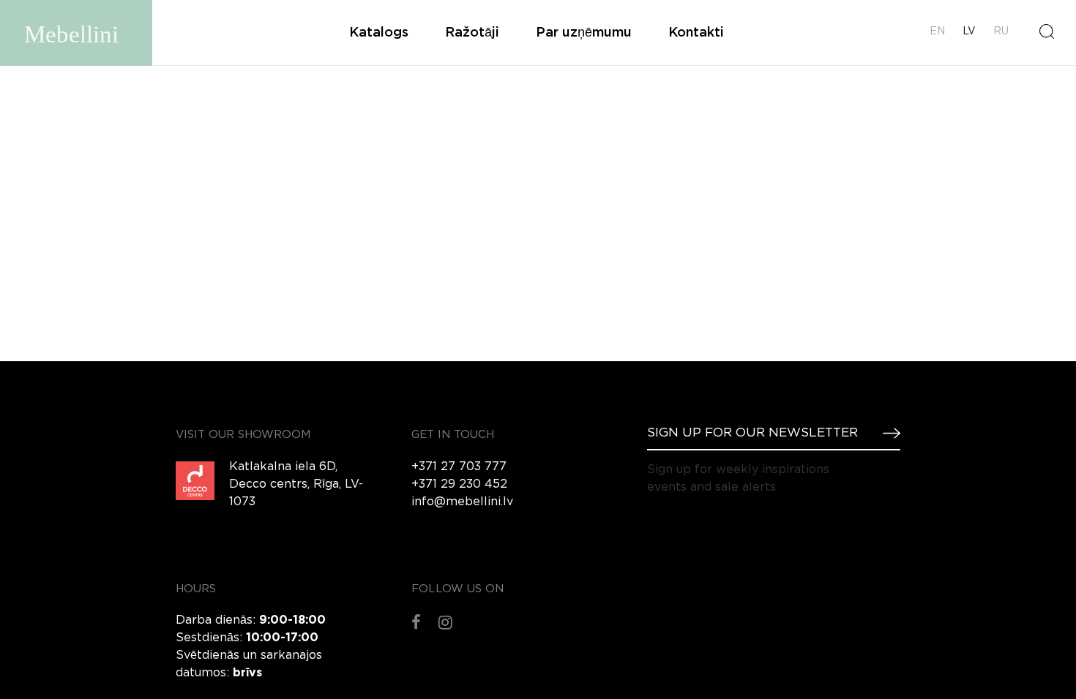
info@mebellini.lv (462, 501)
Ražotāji (472, 33)
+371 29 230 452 (459, 484)
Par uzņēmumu (584, 33)
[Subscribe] (885, 432)
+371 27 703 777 (459, 466)
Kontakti (696, 33)
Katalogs (378, 33)
